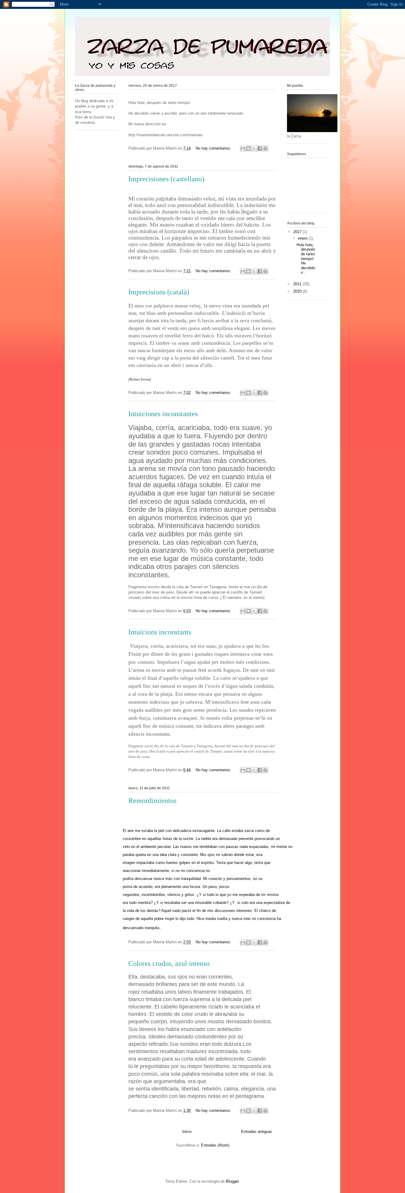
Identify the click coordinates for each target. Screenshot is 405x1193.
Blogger (232, 1181)
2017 (298, 232)
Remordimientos (152, 800)
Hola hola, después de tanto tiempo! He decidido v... (305, 259)
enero (303, 238)
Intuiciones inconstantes (163, 414)
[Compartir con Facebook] (260, 148)
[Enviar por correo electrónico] (243, 148)
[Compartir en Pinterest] (265, 148)
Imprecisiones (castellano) (166, 179)
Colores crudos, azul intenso (169, 963)
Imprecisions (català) (158, 292)
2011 (298, 284)
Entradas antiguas (256, 1131)
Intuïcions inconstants (159, 632)
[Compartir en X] (254, 148)
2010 (298, 291)
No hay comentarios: (214, 148)
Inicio (187, 1131)
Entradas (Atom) (215, 1145)
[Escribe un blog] (248, 148)
